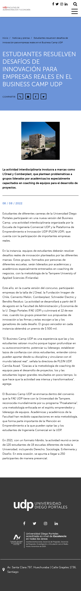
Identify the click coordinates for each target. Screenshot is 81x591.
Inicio (5, 38)
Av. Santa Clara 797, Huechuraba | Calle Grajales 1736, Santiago (41, 570)
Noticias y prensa (21, 38)
